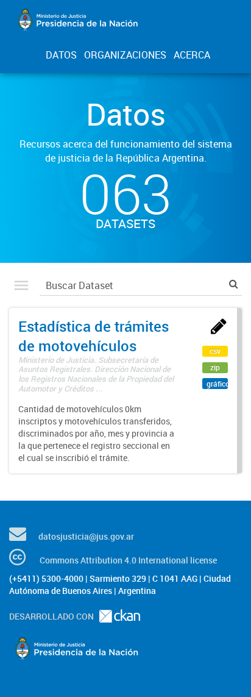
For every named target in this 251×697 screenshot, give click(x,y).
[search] (233, 284)
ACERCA (192, 55)
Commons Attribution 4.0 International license (128, 560)
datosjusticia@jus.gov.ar (86, 536)
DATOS (61, 55)
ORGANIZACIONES (125, 55)
